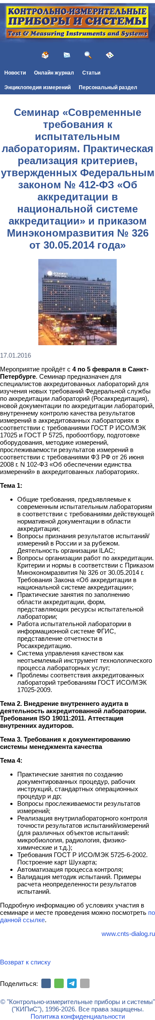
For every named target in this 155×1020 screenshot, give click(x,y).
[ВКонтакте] (46, 983)
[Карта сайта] (109, 55)
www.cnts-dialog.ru (128, 933)
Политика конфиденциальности (78, 1016)
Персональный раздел (108, 87)
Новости (15, 73)
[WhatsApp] (59, 983)
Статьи (91, 73)
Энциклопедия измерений (37, 87)
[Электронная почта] (85, 983)
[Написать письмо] (66, 55)
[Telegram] (72, 983)
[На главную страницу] (45, 55)
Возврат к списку (25, 962)
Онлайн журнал (54, 73)
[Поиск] (88, 55)
